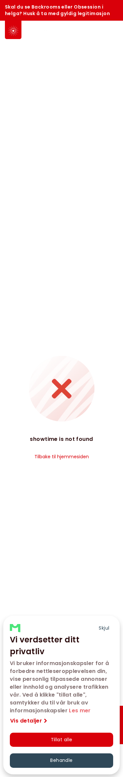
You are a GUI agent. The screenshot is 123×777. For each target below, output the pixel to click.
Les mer (80, 710)
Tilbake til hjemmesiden (61, 456)
